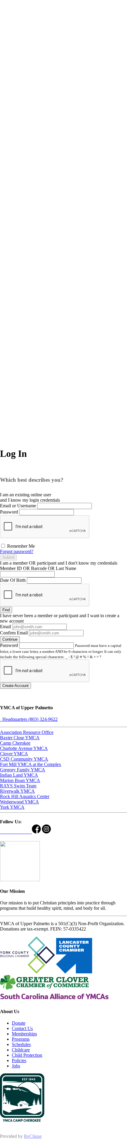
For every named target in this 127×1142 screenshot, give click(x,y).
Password (9, 511)
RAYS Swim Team (18, 785)
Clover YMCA (14, 753)
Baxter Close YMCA (20, 737)
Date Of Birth (13, 580)
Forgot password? (16, 551)
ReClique (33, 1136)
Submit (8, 557)
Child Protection (27, 1055)
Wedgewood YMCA (19, 801)
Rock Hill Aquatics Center (24, 796)
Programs (21, 1039)
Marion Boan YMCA (20, 780)
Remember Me (20, 546)
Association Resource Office (26, 732)
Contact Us (22, 1028)
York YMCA (12, 807)
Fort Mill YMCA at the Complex (30, 764)
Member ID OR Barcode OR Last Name (38, 568)
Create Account (15, 685)
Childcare (21, 1049)
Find (6, 610)
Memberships (24, 1033)
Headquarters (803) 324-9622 (29, 719)
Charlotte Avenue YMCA (24, 748)
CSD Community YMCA (24, 759)
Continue (9, 639)
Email (5, 626)
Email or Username (18, 505)
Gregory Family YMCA (22, 769)
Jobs (16, 1065)
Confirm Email (14, 632)
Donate (18, 1023)
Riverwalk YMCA (17, 791)
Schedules (21, 1044)
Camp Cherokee (15, 742)
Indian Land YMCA (19, 775)
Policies (19, 1060)
